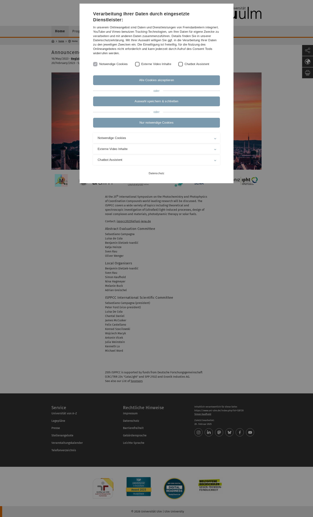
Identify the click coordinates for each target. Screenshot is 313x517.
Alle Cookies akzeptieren (156, 80)
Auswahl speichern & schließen (156, 101)
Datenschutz (156, 173)
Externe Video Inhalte (156, 64)
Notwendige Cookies (113, 64)
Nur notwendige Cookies (156, 122)
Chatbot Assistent (197, 64)
